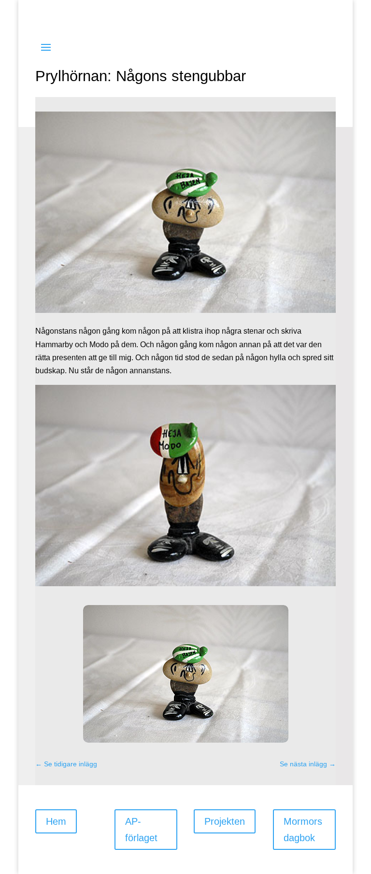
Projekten (224, 821)
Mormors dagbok (303, 829)
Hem (56, 821)
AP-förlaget (141, 829)
